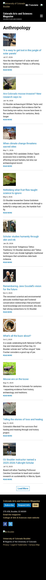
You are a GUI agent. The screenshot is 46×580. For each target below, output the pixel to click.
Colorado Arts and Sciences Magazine (17, 15)
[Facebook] (5, 524)
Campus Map (34, 545)
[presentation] (23, 39)
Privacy (6, 545)
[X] (10, 524)
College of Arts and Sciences (12, 19)
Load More (23, 488)
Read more (7, 70)
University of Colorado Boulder (17, 539)
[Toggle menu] (41, 16)
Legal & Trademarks (19, 545)
